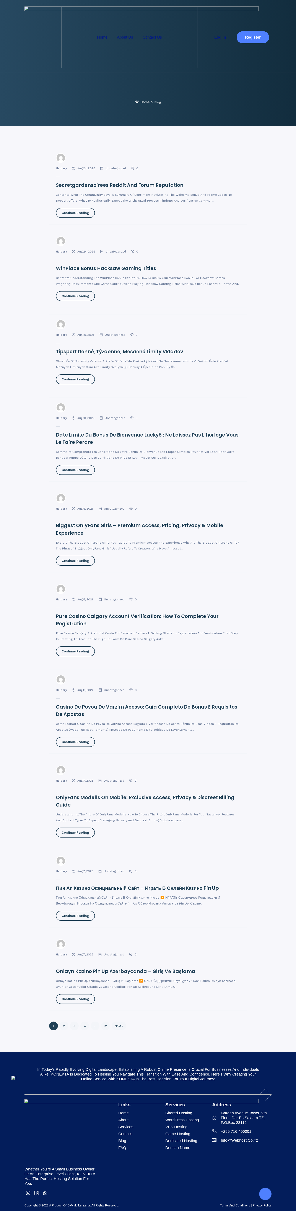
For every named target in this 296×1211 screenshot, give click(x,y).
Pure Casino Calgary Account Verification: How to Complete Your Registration (137, 620)
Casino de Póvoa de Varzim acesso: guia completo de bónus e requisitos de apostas (146, 711)
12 (105, 1026)
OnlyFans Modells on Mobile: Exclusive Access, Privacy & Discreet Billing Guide (145, 801)
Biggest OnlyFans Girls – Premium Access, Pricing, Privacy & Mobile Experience (139, 529)
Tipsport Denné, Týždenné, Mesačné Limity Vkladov (119, 351)
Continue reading (75, 213)
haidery (61, 168)
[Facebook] (36, 1193)
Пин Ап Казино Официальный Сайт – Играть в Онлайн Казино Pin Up (137, 888)
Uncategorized (116, 168)
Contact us (152, 37)
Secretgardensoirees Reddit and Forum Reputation (119, 185)
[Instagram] (28, 1193)
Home (102, 37)
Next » (119, 1026)
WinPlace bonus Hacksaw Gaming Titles (106, 268)
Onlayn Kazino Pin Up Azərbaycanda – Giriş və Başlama (125, 971)
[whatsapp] (45, 1193)
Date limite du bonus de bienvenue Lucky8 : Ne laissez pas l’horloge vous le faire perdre (147, 439)
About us (125, 37)
